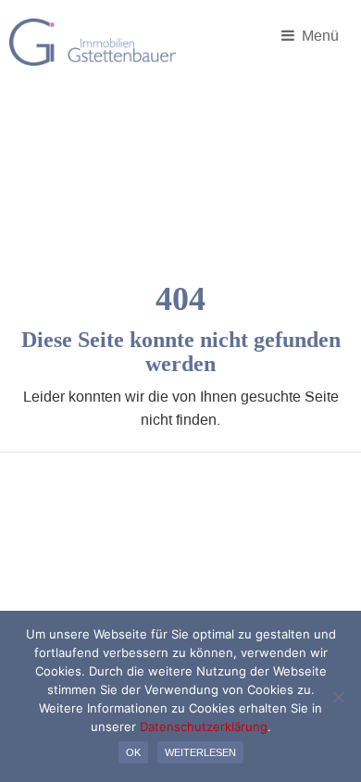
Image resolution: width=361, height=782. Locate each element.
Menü (318, 35)
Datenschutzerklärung (204, 726)
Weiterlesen (200, 752)
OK (133, 752)
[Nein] (338, 697)
